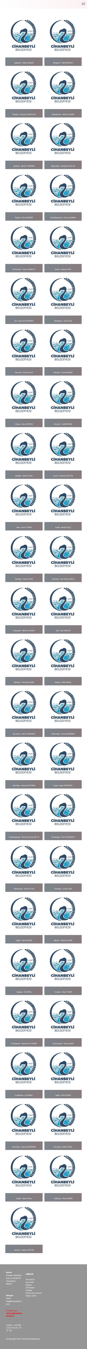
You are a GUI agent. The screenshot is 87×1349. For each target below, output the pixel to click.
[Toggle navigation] (83, 4)
